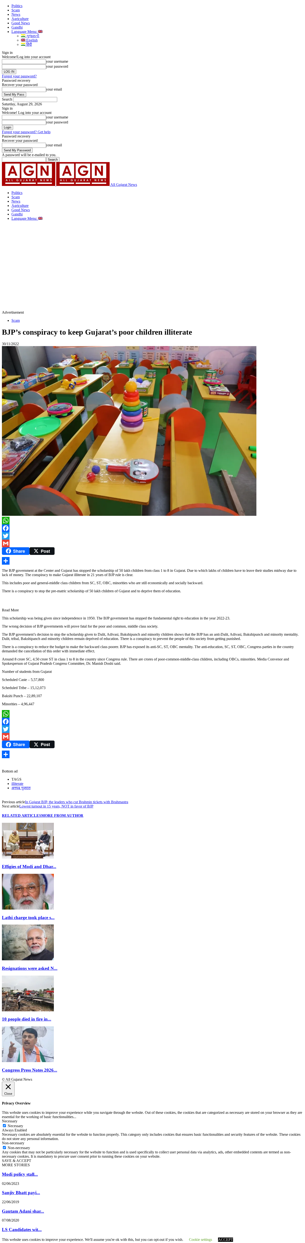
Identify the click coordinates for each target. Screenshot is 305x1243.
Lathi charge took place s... (28, 917)
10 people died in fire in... (26, 1019)
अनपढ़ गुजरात (20, 788)
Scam (15, 10)
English (31, 40)
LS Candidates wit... (22, 1229)
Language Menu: (24, 32)
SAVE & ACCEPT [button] (16, 1161)
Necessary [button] (9, 1121)
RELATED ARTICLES (21, 815)
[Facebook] (152, 528)
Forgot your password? (19, 76)
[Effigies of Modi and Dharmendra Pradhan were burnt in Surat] (28, 857)
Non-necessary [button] (13, 1143)
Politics (16, 6)
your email (54, 89)
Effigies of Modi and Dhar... (29, 866)
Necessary (15, 1126)
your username (57, 61)
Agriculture (20, 19)
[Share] (152, 561)
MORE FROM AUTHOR (62, 815)
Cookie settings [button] (200, 1240)
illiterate (17, 784)
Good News (20, 23)
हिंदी (28, 44)
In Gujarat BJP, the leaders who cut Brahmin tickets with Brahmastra (76, 802)
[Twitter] (152, 536)
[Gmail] (152, 543)
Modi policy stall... (20, 1174)
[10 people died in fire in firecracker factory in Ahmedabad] (28, 1010)
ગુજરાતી (32, 36)
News (15, 14)
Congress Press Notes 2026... (29, 1070)
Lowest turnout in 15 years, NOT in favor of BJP (56, 806)
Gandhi (17, 27)
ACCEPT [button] (225, 1240)
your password (57, 66)
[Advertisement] (152, 256)
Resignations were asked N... (29, 968)
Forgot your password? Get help (26, 132)
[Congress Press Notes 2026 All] (28, 1061)
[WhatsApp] (152, 520)
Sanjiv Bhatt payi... (21, 1192)
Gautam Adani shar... (23, 1211)
